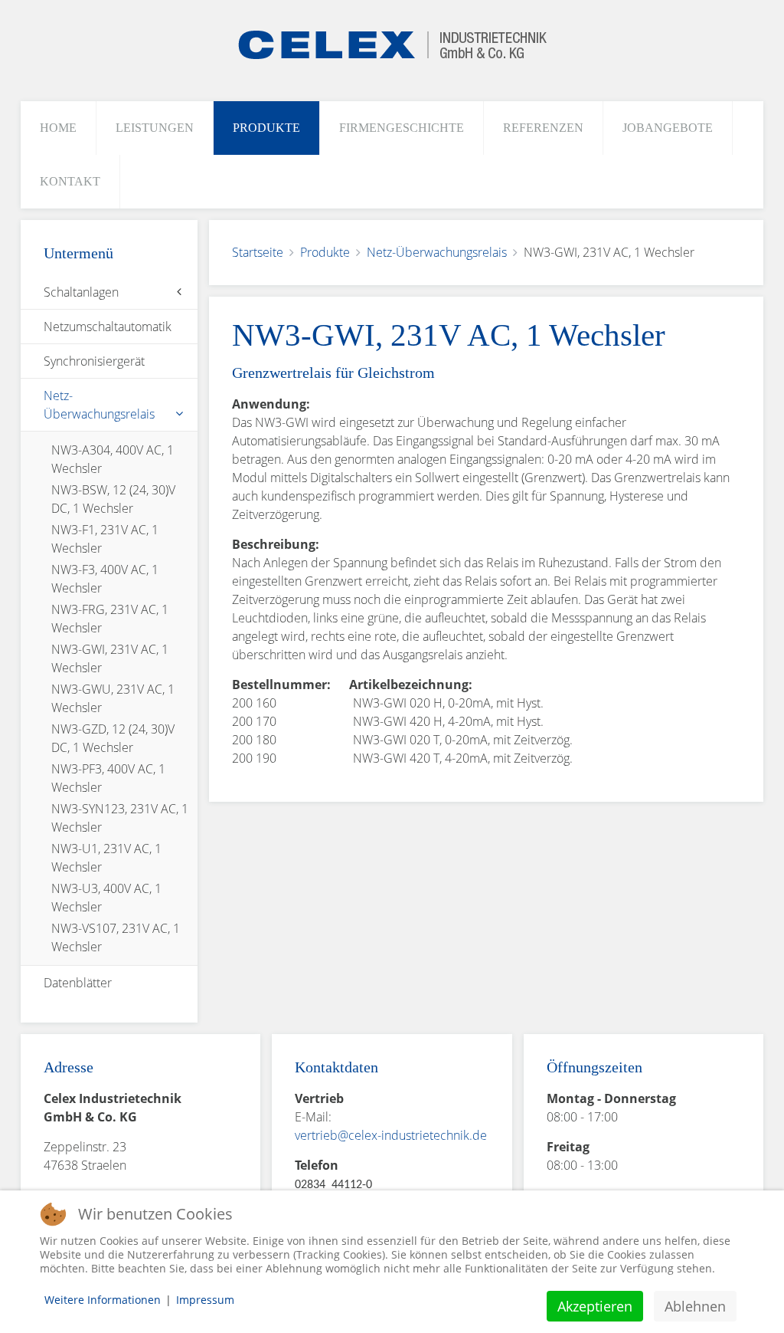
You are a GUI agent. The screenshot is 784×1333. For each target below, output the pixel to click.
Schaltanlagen (81, 292)
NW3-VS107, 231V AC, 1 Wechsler (115, 937)
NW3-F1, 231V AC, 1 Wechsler (104, 539)
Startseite (257, 252)
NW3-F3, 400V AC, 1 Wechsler (104, 578)
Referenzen (543, 127)
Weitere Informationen (102, 1299)
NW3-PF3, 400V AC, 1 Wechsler (108, 778)
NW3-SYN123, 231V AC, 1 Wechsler (119, 818)
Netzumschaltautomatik (108, 326)
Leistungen (155, 127)
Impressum (205, 1299)
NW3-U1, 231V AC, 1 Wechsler (106, 857)
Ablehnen (695, 1306)
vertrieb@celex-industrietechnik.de (391, 1135)
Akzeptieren (594, 1306)
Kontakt (70, 181)
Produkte (266, 127)
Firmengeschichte (401, 127)
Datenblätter (78, 982)
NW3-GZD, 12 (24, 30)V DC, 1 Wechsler (113, 738)
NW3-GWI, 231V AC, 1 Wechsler (109, 658)
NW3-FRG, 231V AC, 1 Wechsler (109, 618)
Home (58, 127)
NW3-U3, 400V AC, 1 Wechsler (106, 897)
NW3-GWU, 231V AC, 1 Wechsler (113, 698)
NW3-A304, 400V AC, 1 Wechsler (112, 459)
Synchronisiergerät (94, 361)
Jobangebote (667, 127)
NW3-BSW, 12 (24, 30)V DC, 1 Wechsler (113, 499)
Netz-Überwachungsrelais (437, 252)
